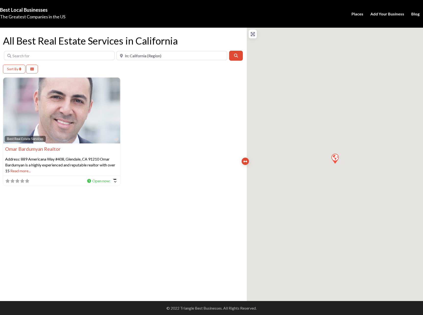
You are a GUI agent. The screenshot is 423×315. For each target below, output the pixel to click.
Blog (415, 14)
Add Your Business (387, 14)
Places (357, 14)
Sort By (13, 69)
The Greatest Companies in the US (32, 16)
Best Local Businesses (23, 10)
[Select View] (32, 69)
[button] (101, 181)
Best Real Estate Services (25, 139)
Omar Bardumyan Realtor (33, 149)
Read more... (20, 170)
